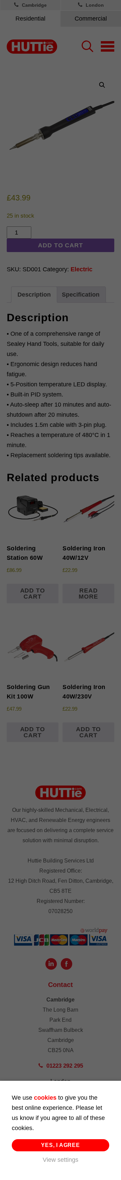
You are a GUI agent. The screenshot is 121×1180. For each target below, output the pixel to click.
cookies (45, 1097)
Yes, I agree (60, 1145)
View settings (60, 1159)
